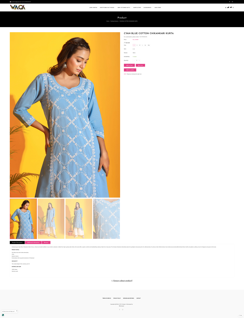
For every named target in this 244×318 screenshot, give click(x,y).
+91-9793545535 (27, 1)
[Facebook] (229, 2)
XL (145, 45)
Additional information (33, 242)
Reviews (46, 242)
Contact (138, 298)
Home (107, 21)
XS (134, 45)
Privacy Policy (117, 298)
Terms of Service (106, 298)
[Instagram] (232, 2)
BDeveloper (121, 306)
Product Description (17, 242)
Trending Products (114, 21)
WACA (134, 52)
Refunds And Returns (128, 298)
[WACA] (18, 7)
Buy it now (140, 65)
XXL (149, 45)
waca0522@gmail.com (16, 1)
